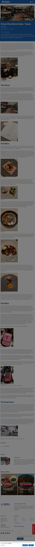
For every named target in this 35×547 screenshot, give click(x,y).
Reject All (31, 545)
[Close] (34, 543)
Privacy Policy (9, 543)
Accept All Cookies (25, 545)
